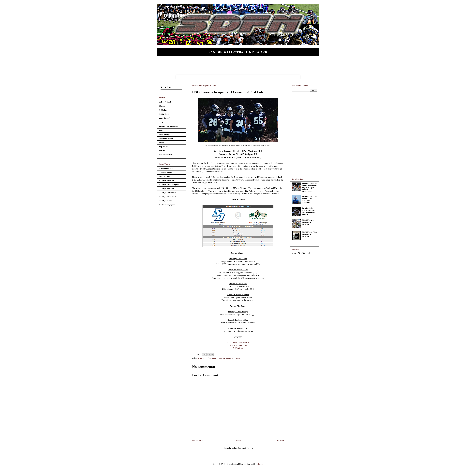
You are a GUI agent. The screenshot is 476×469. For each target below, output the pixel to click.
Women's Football (165, 154)
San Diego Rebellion (166, 188)
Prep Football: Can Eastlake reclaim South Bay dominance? (309, 199)
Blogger (260, 464)
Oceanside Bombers (166, 172)
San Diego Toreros (233, 358)
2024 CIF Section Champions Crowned (308, 222)
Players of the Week (166, 138)
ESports (162, 106)
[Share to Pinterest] (212, 354)
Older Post (279, 440)
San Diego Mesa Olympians (169, 184)
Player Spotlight (165, 134)
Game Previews (218, 358)
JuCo (161, 122)
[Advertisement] (304, 135)
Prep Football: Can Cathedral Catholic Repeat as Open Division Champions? (309, 187)
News (161, 130)
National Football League (168, 126)
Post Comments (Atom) (243, 448)
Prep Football (164, 146)
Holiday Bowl (164, 114)
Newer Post (197, 440)
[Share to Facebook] (210, 354)
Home (238, 440)
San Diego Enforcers (166, 180)
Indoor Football (164, 118)
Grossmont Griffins (166, 168)
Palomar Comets (165, 176)
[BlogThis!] (205, 354)
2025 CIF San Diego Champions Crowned (309, 234)
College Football (204, 358)
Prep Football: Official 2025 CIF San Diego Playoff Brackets (308, 211)
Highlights (162, 110)
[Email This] (203, 354)
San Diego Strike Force (167, 196)
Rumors (162, 150)
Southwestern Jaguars (167, 204)
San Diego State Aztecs (167, 192)
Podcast (161, 142)
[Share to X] (207, 354)
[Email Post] (198, 354)
